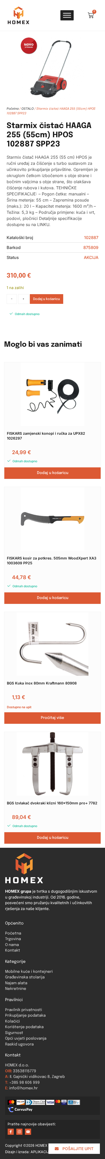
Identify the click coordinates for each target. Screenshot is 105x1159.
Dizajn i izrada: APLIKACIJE (31, 1152)
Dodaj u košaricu (46, 299)
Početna (13, 108)
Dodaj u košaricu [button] (52, 473)
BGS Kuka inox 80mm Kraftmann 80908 (42, 683)
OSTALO (27, 108)
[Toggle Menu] (67, 15)
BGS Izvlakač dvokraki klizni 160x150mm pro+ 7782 (52, 803)
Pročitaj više (52, 718)
